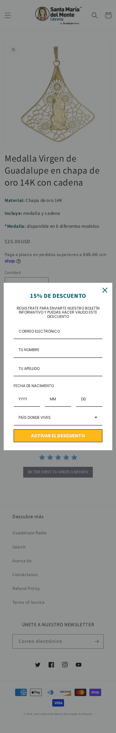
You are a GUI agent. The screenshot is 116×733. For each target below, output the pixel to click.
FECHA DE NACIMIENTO (34, 385)
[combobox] (58, 418)
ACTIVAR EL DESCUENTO (58, 436)
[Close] (104, 290)
